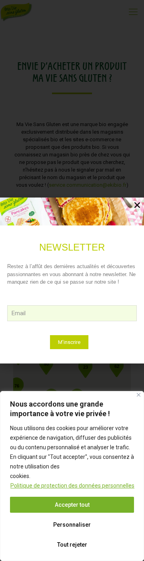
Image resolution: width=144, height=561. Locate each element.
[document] (72, 280)
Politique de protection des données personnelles (72, 485)
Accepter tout (72, 505)
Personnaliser (72, 524)
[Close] (138, 395)
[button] (137, 205)
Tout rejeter (72, 544)
